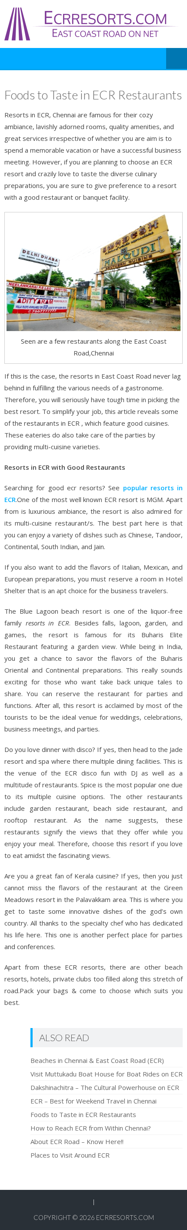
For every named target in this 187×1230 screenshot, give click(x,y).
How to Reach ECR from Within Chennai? (90, 1128)
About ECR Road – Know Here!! (77, 1141)
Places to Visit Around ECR (70, 1155)
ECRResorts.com (125, 1217)
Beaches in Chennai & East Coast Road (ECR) (97, 1060)
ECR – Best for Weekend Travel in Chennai (93, 1101)
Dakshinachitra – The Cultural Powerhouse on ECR (104, 1087)
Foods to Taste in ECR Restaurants (83, 1114)
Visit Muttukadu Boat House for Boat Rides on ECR (106, 1073)
